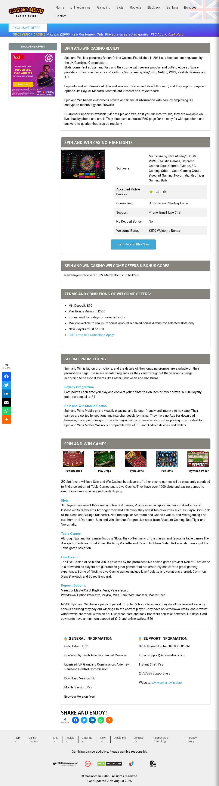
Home (60, 7)
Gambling (103, 7)
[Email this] (6, 402)
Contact (61, 16)
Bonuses (190, 7)
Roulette (135, 7)
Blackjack (153, 7)
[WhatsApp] (101, 720)
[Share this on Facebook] (75, 720)
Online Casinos (80, 7)
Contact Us (138, 739)
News (103, 739)
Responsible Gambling (161, 739)
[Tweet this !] (84, 720)
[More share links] (109, 720)
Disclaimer (120, 739)
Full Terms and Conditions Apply (91, 335)
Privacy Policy (192, 739)
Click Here (175, 34)
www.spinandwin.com (167, 683)
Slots (120, 7)
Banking (172, 7)
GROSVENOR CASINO (29, 34)
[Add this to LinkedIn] (92, 720)
